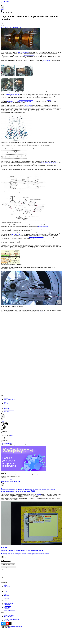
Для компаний (7, 606)
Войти (5, 585)
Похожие (12, 564)
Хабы (5, 594)
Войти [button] (2, 9)
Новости (6, 592)
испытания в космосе (43, 226)
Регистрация (7, 586)
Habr (9, 627)
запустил (38, 494)
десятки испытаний (29, 55)
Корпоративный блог (9, 615)
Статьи (5, 591)
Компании (6, 595)
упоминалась (28, 105)
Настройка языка (5, 626)
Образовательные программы (11, 619)
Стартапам (6, 620)
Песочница (6, 598)
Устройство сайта (8, 603)
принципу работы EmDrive (13, 94)
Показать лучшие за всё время (8, 567)
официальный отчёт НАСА (26, 100)
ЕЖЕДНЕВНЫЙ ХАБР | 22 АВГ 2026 (10, 481)
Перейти (3, 477)
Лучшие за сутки (5, 564)
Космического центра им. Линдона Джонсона (19, 101)
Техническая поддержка (16, 626)
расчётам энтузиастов (16, 234)
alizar (2, 13)
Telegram (10, 443)
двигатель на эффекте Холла (48, 162)
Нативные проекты (9, 617)
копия (49, 100)
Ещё (5, 557)
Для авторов (7, 604)
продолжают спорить (23, 52)
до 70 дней (41, 311)
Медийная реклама (8, 616)
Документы (7, 607)
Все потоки (6, 1)
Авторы (6, 596)
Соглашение (7, 608)
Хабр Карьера (4, 443)
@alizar (12, 435)
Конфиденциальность (9, 610)
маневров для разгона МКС (36, 237)
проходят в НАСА (46, 60)
